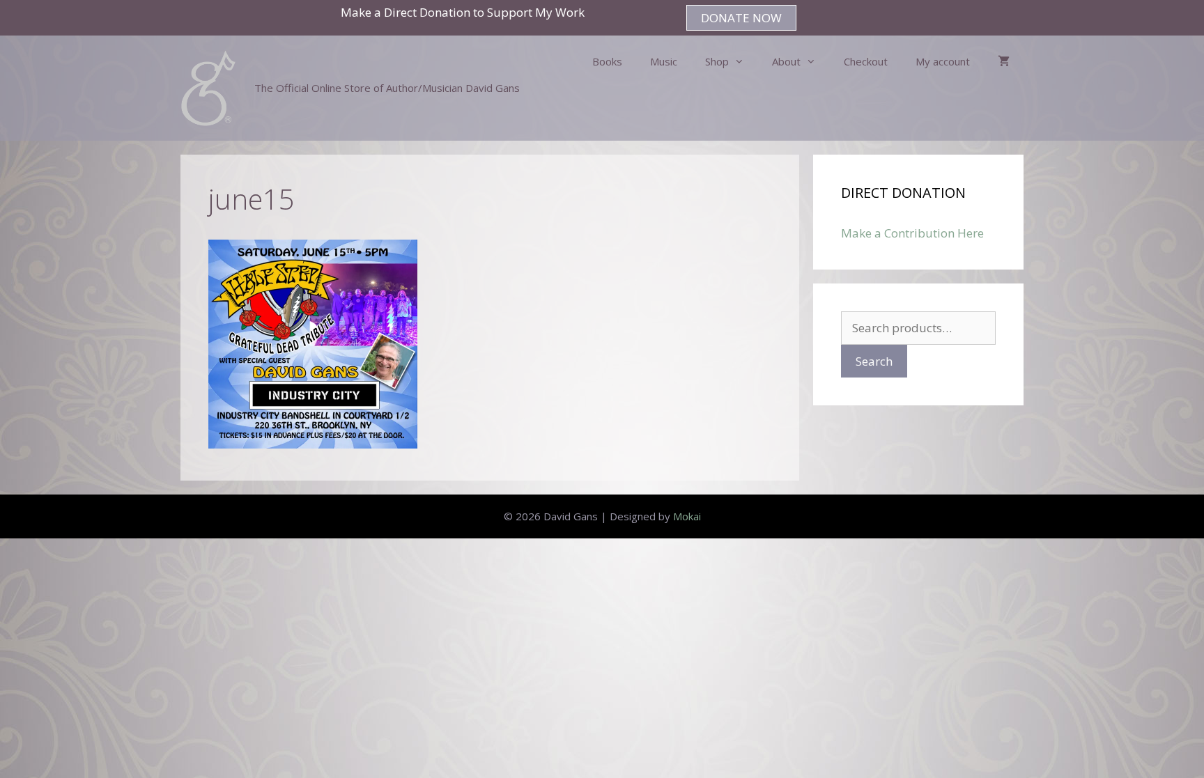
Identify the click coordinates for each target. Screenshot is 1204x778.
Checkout (866, 61)
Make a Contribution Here (912, 233)
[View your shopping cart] (1004, 61)
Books (607, 61)
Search (874, 361)
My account (943, 61)
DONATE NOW (741, 18)
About (786, 61)
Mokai (687, 516)
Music (663, 61)
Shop (717, 61)
